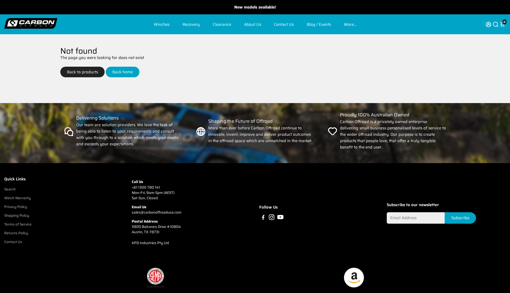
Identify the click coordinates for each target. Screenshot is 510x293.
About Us (252, 24)
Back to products (82, 72)
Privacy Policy (15, 207)
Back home (122, 72)
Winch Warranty (17, 198)
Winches (161, 24)
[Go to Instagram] (271, 218)
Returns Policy (16, 233)
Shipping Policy (16, 215)
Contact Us (284, 24)
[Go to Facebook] (263, 218)
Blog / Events (319, 24)
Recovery (191, 24)
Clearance (222, 24)
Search (10, 189)
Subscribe (460, 218)
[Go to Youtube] (280, 218)
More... (350, 24)
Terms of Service (18, 224)
